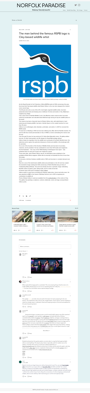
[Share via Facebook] (19, 196)
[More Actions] (70, 254)
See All (76, 208)
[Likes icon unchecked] (23, 277)
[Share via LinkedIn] (26, 196)
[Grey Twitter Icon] (75, 5)
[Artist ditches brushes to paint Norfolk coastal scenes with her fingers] (68, 216)
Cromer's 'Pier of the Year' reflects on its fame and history (45, 225)
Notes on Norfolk (17, 20)
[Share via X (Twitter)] (23, 196)
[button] (76, 20)
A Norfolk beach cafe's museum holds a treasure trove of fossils (21, 225)
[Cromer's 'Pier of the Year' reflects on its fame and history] (45, 216)
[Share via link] (30, 196)
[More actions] (70, 29)
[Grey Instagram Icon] (79, 5)
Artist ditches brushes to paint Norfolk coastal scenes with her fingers (67, 225)
